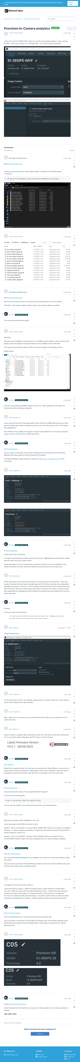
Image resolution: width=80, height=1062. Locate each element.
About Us (40, 1054)
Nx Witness (70, 1057)
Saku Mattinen (14, 628)
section (51, 459)
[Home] (14, 11)
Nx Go (68, 1059)
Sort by (72, 150)
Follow (70, 28)
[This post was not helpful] (74, 39)
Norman (12, 315)
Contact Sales (42, 1057)
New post (40, 1034)
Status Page (71, 3)
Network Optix (8, 19)
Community (18, 19)
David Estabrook (14, 417)
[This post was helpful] (74, 33)
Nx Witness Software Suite (32, 19)
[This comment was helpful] (74, 157)
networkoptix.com (11, 1055)
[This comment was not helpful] (74, 163)
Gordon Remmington (16, 33)
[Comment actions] (74, 166)
